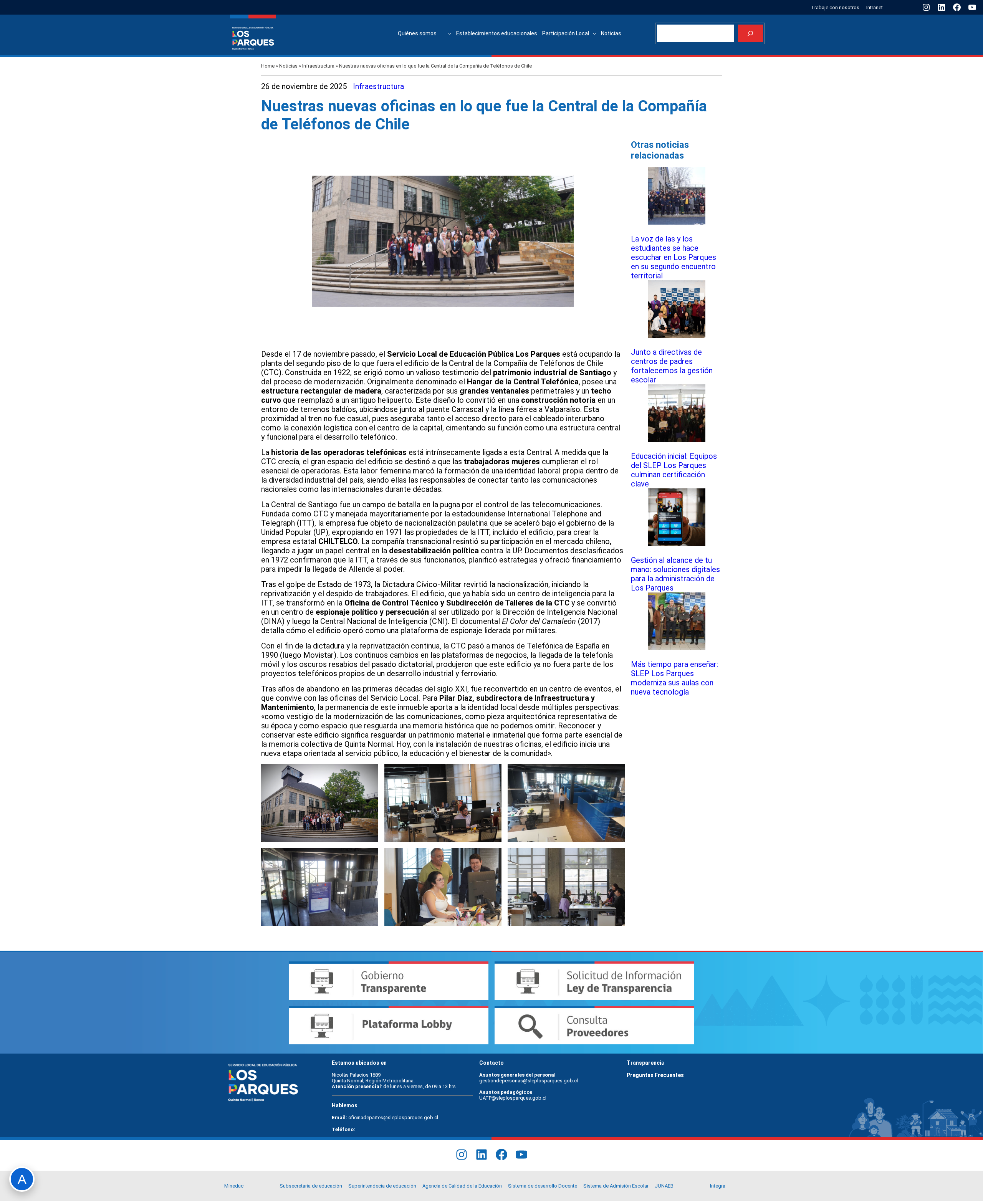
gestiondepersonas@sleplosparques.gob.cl (528, 1081)
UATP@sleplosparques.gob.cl (512, 1098)
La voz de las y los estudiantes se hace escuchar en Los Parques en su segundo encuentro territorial (673, 257)
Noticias (288, 66)
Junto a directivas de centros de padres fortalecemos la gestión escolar (672, 365)
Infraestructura (318, 66)
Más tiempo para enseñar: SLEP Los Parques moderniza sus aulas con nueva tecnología (674, 678)
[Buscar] (750, 34)
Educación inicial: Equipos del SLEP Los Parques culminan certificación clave (674, 470)
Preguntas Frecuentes (655, 1075)
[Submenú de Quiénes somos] (449, 33)
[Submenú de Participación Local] (594, 33)
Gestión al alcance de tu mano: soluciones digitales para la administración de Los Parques (675, 574)
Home (268, 66)
